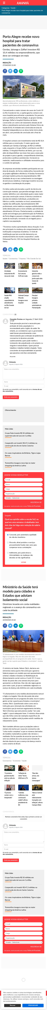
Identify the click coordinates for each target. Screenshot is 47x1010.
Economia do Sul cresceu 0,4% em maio (23, 273)
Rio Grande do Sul (34, 258)
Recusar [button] (12, 1005)
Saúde (5, 258)
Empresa (22, 258)
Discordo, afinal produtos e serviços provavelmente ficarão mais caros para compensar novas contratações (23, 545)
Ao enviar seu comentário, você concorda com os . (22, 390)
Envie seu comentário (10, 397)
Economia (16, 761)
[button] (4, 3)
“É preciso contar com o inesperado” (8, 795)
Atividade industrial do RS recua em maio (9, 273)
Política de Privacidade (33, 506)
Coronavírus (13, 258)
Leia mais (23, 980)
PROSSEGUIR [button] (33, 1005)
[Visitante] (5, 321)
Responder (13, 356)
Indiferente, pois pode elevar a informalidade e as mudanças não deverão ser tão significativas (21, 555)
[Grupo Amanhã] (23, 2)
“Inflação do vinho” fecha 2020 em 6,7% (23, 776)
